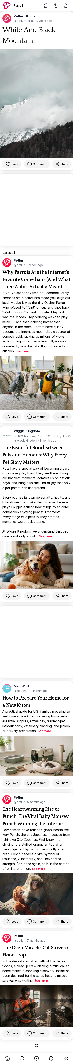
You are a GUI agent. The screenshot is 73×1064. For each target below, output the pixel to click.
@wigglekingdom (26, 440)
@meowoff (21, 690)
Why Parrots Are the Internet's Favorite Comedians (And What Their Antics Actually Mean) (36, 279)
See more (22, 351)
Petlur (19, 260)
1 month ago (48, 440)
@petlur (19, 265)
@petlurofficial (24, 20)
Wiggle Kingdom (27, 431)
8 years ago (44, 20)
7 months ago (36, 940)
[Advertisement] (36, 210)
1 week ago (35, 265)
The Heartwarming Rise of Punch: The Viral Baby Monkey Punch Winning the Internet (35, 816)
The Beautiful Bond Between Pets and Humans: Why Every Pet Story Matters (34, 455)
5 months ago (36, 802)
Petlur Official (25, 16)
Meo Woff (21, 686)
